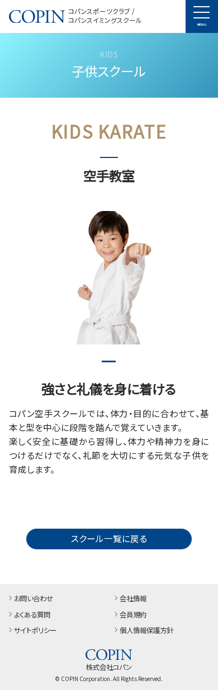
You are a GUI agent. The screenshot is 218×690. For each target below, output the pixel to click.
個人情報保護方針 (146, 630)
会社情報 (133, 599)
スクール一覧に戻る (109, 538)
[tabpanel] (109, 278)
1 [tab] (108, 361)
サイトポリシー (35, 630)
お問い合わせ (33, 599)
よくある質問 (32, 615)
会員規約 (133, 615)
